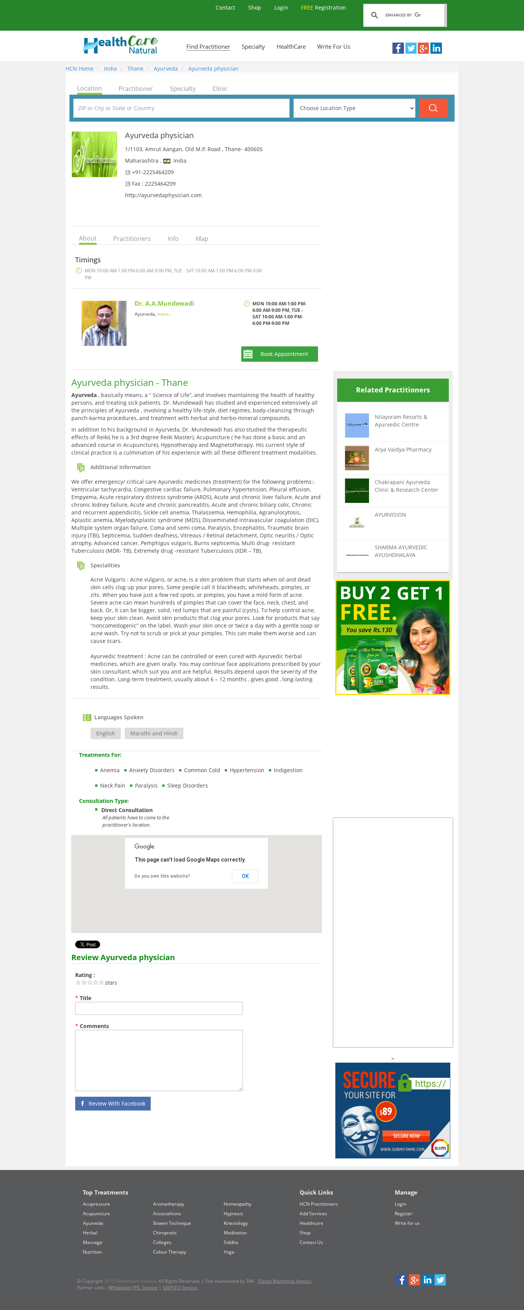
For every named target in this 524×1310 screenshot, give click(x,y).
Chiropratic (165, 1232)
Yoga (229, 1252)
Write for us (407, 1223)
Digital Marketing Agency (284, 1281)
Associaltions (167, 1213)
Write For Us (333, 46)
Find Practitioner (208, 46)
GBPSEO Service (180, 1287)
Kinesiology (236, 1223)
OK (245, 876)
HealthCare (291, 46)
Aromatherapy (168, 1204)
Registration (323, 7)
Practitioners (132, 238)
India (109, 68)
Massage (92, 1242)
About (88, 238)
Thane (134, 68)
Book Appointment (284, 354)
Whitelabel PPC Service (133, 1287)
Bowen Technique (172, 1223)
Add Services (313, 1213)
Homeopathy (237, 1204)
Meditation (235, 1232)
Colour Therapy (169, 1252)
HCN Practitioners (319, 1204)
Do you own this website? (162, 876)
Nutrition (92, 1252)
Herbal (90, 1232)
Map (202, 238)
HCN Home (80, 68)
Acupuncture (96, 1213)
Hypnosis (233, 1213)
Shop (255, 7)
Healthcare (311, 1223)
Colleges (162, 1242)
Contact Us (311, 1242)
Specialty (253, 46)
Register (403, 1213)
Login (282, 7)
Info (173, 238)
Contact (226, 7)
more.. (164, 314)
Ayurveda (165, 68)
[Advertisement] (390, 246)
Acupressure (96, 1204)
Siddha (231, 1242)
